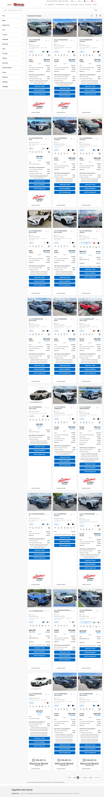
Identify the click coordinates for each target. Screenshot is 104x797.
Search (95, 10)
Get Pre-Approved (39, 94)
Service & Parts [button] (74, 4)
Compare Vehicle (35, 112)
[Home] (46, 4)
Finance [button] (67, 4)
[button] (50, 27)
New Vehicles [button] (51, 4)
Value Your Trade (39, 86)
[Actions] (48, 40)
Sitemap (34, 793)
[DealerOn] (15, 793)
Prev (74, 777)
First (69, 777)
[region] (39, 74)
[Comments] (49, 55)
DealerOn (30, 793)
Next (85, 777)
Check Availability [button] (39, 90)
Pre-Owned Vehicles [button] (59, 4)
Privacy (37, 793)
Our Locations (88, 4)
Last (90, 777)
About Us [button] (81, 4)
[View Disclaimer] (42, 55)
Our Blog (95, 4)
